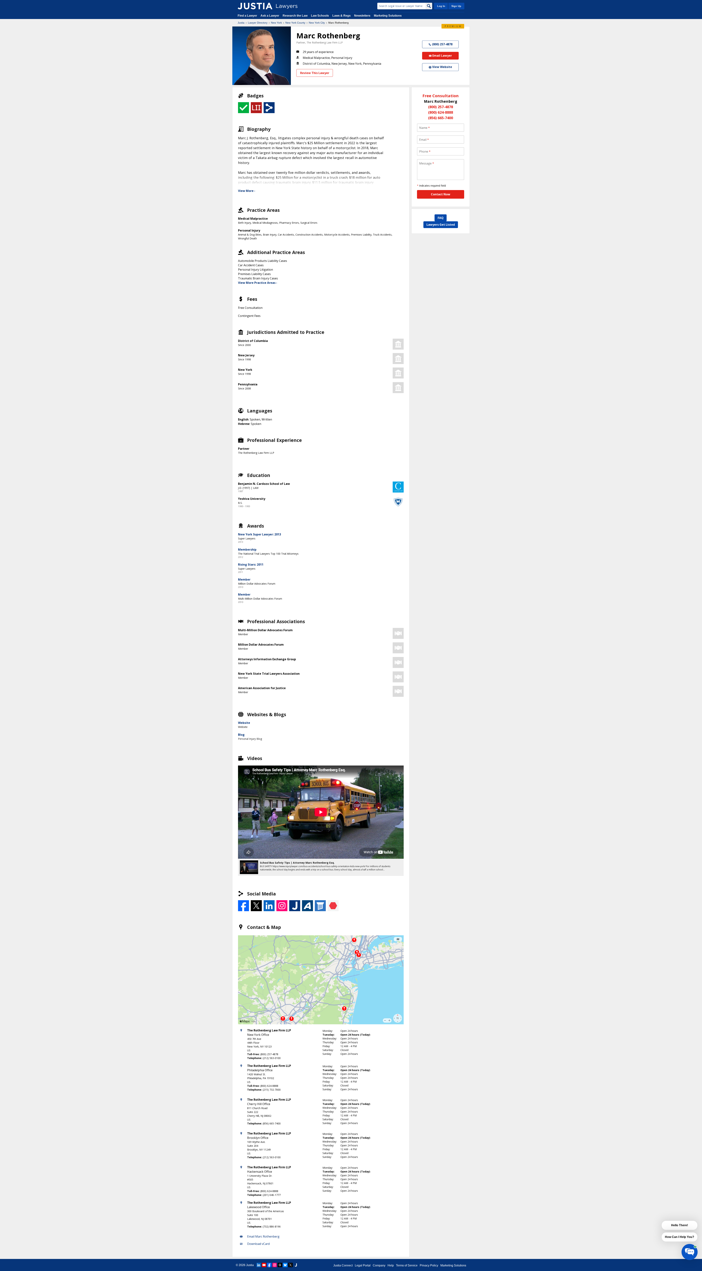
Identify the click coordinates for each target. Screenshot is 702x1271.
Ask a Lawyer (270, 15)
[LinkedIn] (258, 1265)
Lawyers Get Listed (441, 225)
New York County (295, 22)
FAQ (441, 218)
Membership (247, 550)
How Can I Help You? (679, 1236)
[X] (290, 1265)
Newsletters (362, 15)
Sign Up (456, 6)
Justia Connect (343, 1265)
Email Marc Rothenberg (263, 1236)
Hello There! (679, 1225)
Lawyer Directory (257, 22)
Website (244, 723)
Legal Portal (363, 1265)
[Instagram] (274, 1265)
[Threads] (280, 1265)
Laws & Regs (341, 15)
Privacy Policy (429, 1265)
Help (391, 1265)
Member (244, 579)
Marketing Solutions (388, 15)
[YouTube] (264, 1265)
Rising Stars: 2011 (250, 564)
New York (276, 22)
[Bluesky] (285, 1265)
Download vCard (258, 1244)
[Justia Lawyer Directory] (255, 6)
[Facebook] (269, 1265)
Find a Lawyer (247, 15)
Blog (241, 735)
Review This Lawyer (314, 73)
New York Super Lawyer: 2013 (259, 534)
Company (379, 1265)
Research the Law (295, 15)
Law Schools (320, 15)
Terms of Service (407, 1265)
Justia (241, 22)
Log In (441, 6)
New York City (317, 22)
